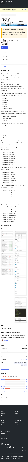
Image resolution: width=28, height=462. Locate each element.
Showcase (17, 409)
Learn (2, 420)
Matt (3, 433)
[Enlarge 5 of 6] (25, 232)
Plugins (16, 413)
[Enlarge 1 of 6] (11, 232)
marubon (12, 43)
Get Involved (18, 420)
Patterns (17, 416)
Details (4, 52)
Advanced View (5, 369)
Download (4, 47)
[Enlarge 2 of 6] (11, 240)
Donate (17, 424)
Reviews (5, 56)
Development (6, 62)
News (2, 411)
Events (16, 422)
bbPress (4, 436)
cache (15, 362)
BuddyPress (4, 438)
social (25, 365)
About (2, 409)
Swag (17, 427)
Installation (5, 59)
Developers (4, 424)
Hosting (3, 413)
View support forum (6, 401)
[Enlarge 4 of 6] (11, 269)
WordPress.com (5, 431)
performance (20, 362)
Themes (16, 411)
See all (25, 391)
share (25, 362)
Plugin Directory (4, 5)
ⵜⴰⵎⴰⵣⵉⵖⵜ (7, 444)
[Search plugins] (15, 15)
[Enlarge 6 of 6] (25, 298)
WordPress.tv (5, 427)
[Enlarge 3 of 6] (11, 255)
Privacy (3, 416)
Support (4, 66)
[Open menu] (26, 2)
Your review (4, 391)
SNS (22, 365)
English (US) (24, 359)
